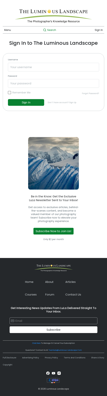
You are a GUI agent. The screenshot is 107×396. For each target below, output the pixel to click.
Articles (70, 282)
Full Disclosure (9, 357)
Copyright (7, 364)
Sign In (99, 30)
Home (29, 282)
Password (12, 76)
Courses (31, 294)
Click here (36, 343)
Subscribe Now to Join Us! (53, 231)
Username (13, 59)
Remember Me (21, 92)
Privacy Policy (51, 357)
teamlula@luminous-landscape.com (65, 350)
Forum (49, 294)
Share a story (97, 357)
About (49, 282)
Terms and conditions (74, 357)
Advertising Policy (30, 357)
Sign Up (72, 102)
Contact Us (73, 294)
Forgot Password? (90, 93)
